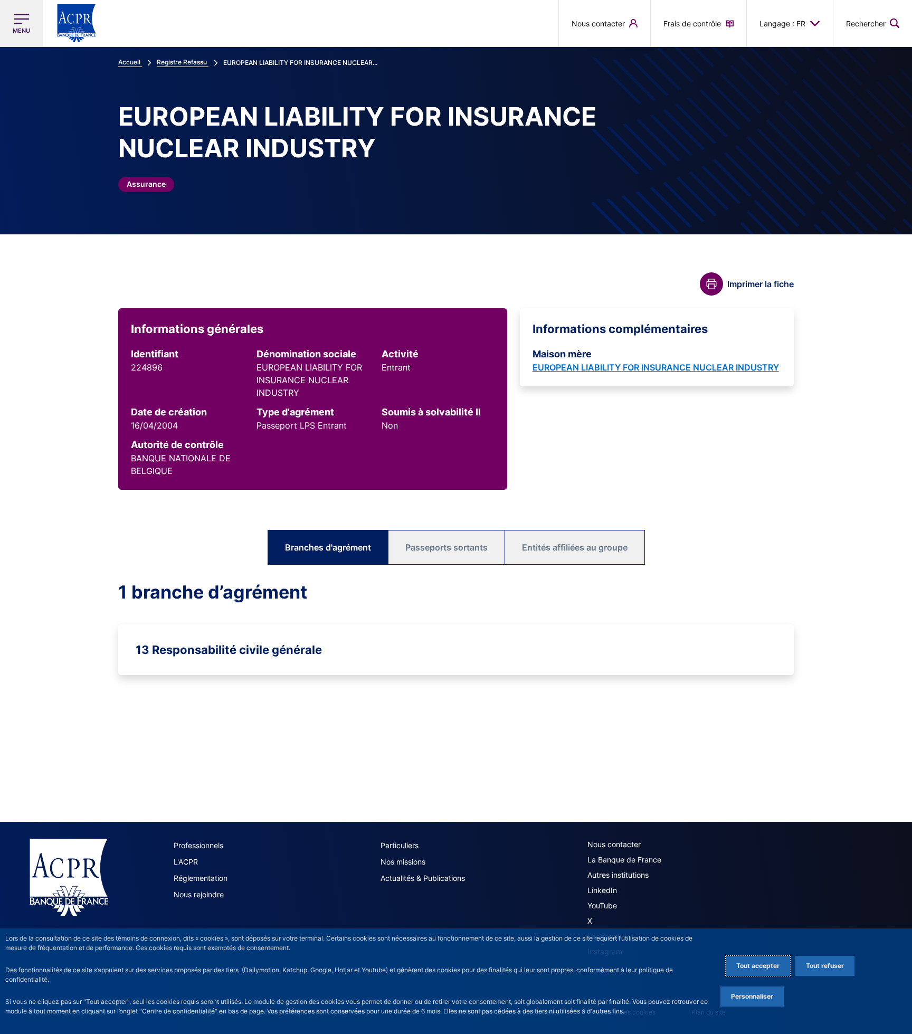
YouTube (602, 905)
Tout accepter (758, 966)
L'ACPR (186, 861)
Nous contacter (614, 844)
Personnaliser (752, 996)
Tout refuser (825, 966)
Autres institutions (618, 874)
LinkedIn (602, 890)
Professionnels (198, 845)
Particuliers (400, 845)
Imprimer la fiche (760, 284)
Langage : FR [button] (782, 23)
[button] (872, 23)
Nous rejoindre (199, 894)
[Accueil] (69, 877)
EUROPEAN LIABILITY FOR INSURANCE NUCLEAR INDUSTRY (656, 367)
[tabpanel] (456, 628)
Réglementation (200, 878)
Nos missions (403, 861)
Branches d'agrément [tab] (328, 547)
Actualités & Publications (423, 878)
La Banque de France (624, 859)
